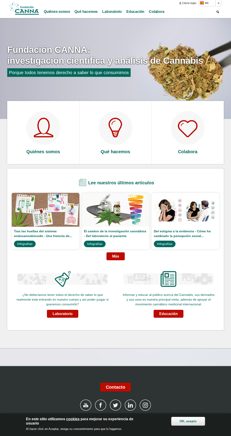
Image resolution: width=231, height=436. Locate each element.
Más (115, 256)
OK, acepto (188, 421)
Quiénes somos (57, 12)
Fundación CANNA (24, 8)
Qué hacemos (86, 12)
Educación (135, 12)
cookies (73, 419)
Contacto (115, 387)
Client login (189, 3)
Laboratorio (112, 12)
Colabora (156, 12)
